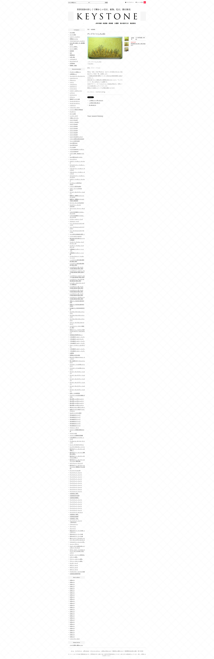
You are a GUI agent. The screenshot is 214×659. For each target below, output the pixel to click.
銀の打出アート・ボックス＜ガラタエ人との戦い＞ (77, 456)
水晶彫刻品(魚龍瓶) (74, 516)
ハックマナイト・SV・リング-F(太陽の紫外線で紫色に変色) (76, 294)
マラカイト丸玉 (73, 433)
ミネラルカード (73, 59)
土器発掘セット (73, 74)
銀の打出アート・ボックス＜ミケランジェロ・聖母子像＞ (77, 460)
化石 (71, 53)
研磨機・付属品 (73, 65)
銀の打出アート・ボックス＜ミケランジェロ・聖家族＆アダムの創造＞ (77, 467)
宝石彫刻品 (72, 63)
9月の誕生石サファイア (75, 415)
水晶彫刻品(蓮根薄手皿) (75, 573)
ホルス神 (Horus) (74, 145)
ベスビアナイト (73, 84)
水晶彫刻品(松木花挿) (74, 495)
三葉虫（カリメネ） (74, 118)
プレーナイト (73, 526)
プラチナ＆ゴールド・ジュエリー (77, 41)
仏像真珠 (72, 353)
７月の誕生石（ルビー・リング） (77, 337)
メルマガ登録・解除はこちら (76, 645)
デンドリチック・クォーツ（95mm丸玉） (76, 521)
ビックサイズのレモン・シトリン (77, 447)
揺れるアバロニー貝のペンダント (77, 407)
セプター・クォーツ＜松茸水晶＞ (77, 555)
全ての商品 (72, 32)
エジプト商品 (73, 34)
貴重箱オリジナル (74, 39)
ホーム (72, 651)
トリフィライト (73, 88)
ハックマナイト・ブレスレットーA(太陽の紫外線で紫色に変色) (77, 298)
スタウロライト (73, 86)
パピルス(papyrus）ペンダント (77, 149)
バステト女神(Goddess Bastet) (77, 139)
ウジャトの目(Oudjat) (75, 141)
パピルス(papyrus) (74, 151)
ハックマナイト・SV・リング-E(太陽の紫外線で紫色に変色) (76, 290)
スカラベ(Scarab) (74, 120)
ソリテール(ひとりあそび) (75, 236)
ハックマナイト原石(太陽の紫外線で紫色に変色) (77, 260)
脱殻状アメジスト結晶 (75, 99)
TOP (88, 29)
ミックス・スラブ (74, 116)
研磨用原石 (72, 55)
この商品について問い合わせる (96, 100)
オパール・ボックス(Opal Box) (77, 203)
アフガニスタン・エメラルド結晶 (77, 571)
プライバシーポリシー (95, 651)
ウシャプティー (73, 159)
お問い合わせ (86, 651)
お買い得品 (72, 57)
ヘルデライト (73, 105)
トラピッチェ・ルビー (75, 107)
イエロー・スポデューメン (76, 90)
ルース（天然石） (74, 46)
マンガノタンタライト (75, 101)
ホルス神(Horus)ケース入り (76, 157)
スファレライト (73, 95)
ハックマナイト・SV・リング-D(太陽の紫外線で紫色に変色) (76, 287)
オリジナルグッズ (74, 61)
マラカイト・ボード (74, 427)
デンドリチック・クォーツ (76, 472)
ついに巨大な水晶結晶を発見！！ (77, 234)
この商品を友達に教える (94, 103)
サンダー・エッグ (74, 563)
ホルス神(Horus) (73, 143)
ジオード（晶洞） (74, 557)
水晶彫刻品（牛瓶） (74, 518)
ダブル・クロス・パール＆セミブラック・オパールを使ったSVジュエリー (77, 551)
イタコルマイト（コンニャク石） (77, 542)
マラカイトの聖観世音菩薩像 (76, 435)
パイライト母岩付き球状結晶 (76, 109)
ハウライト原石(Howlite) (75, 186)
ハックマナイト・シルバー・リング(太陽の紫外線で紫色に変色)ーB (77, 272)
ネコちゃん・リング (74, 221)
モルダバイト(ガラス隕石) (75, 413)
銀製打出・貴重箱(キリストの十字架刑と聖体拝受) (77, 200)
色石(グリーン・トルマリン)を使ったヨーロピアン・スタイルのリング (77, 331)
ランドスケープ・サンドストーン (77, 76)
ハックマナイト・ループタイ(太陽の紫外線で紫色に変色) (77, 280)
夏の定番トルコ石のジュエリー (77, 399)
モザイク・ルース (74, 565)
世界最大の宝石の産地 (75, 355)
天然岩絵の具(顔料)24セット (76, 335)
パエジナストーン (74, 78)
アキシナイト (73, 80)
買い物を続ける (92, 105)
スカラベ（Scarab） (74, 122)
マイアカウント (130, 2)
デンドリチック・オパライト (76, 512)
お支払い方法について (106, 651)
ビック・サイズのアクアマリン (77, 444)
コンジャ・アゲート (74, 544)
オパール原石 (73, 114)
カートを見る (141, 2)
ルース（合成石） (74, 48)
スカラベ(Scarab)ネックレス (76, 137)
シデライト (72, 93)
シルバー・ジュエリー (75, 36)
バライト (72, 82)
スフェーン (72, 97)
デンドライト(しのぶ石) (75, 470)
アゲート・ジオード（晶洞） (76, 559)
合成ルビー (72, 580)
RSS (138, 651)
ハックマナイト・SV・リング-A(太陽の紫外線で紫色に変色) (76, 267)
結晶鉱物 (93, 29)
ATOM (141, 651)
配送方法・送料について (118, 651)
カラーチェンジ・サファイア (76, 463)
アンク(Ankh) (73, 147)
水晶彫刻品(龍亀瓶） (74, 497)
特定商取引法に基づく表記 (131, 651)
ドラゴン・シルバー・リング (76, 219)
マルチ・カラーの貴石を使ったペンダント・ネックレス (77, 546)
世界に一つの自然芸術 (75, 393)
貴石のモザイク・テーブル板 (76, 534)
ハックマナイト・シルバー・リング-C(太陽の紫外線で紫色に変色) (77, 276)
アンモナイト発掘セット (75, 72)
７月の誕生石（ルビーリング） (77, 339)
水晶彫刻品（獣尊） (74, 493)
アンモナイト (73, 111)
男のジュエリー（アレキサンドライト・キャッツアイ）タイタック (77, 539)
